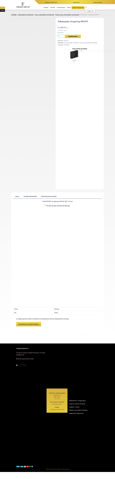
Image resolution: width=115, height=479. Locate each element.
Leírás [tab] (17, 196)
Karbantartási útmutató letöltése (28, 324)
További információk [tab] (30, 196)
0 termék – (90, 11)
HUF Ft (3, 7)
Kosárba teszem (72, 36)
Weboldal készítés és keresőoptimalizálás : (57, 469)
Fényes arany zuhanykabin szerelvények (67, 14)
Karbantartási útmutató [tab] (49, 196)
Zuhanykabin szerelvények (25, 14)
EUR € (3, 10)
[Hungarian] (91, 7)
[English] (89, 7)
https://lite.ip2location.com (32, 354)
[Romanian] (93, 7)
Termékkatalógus (61, 7)
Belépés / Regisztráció (78, 7)
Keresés (69, 7)
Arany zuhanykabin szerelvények (44, 14)
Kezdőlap (46, 7)
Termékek (52, 7)
